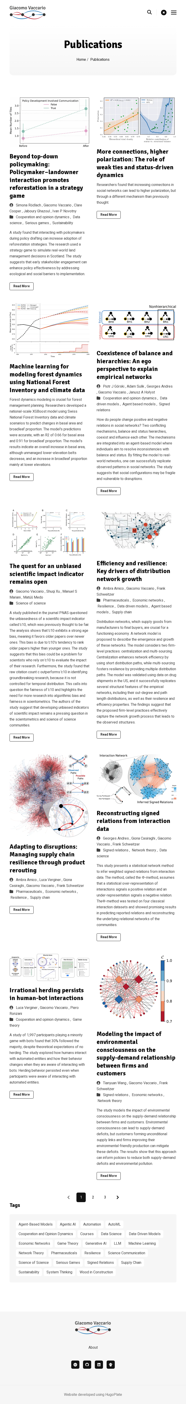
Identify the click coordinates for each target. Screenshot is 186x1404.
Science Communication (126, 1253)
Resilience (92, 1253)
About (93, 1347)
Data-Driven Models (145, 1234)
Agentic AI (68, 1224)
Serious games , (38, 223)
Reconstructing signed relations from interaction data (133, 821)
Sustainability (62, 223)
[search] (152, 12)
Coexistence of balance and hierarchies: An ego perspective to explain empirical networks (135, 365)
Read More (21, 286)
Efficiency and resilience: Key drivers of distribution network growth (133, 571)
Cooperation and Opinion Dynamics (46, 1234)
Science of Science (34, 1262)
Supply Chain (131, 1262)
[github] (87, 1365)
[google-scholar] (111, 1365)
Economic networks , (148, 600)
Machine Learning (142, 1243)
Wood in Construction (96, 1272)
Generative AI (96, 1243)
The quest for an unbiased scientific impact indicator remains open (47, 574)
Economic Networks (34, 1243)
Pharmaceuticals (64, 1253)
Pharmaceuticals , (117, 600)
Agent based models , (140, 404)
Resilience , (107, 606)
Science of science (31, 603)
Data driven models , (133, 606)
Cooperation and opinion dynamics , (44, 217)
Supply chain (122, 612)
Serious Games (68, 1262)
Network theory (110, 1101)
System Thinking (59, 1272)
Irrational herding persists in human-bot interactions (47, 994)
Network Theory (31, 1253)
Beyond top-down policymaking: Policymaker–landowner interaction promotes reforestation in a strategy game (46, 176)
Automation (92, 1224)
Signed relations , (117, 850)
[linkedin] (99, 1365)
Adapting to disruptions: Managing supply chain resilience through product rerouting (47, 858)
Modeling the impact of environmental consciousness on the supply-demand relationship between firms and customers (136, 1053)
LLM (117, 1243)
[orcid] (75, 1365)
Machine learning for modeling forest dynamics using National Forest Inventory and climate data (47, 378)
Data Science (111, 1234)
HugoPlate (113, 1394)
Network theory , (145, 850)
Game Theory (67, 1243)
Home (81, 59)
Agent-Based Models (36, 1224)
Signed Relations (100, 1262)
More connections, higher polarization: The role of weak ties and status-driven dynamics (135, 163)
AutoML (114, 1224)
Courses (87, 1234)
